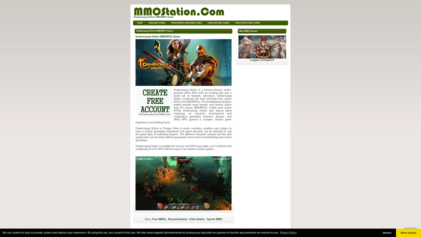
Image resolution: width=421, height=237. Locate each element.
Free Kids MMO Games (218, 23)
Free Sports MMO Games (247, 23)
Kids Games (197, 219)
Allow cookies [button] (408, 232)
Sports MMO (214, 219)
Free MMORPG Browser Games (186, 23)
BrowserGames (177, 219)
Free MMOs (159, 219)
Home (140, 23)
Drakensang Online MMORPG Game (154, 31)
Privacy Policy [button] (288, 232)
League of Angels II (262, 60)
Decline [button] (387, 232)
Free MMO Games (157, 23)
